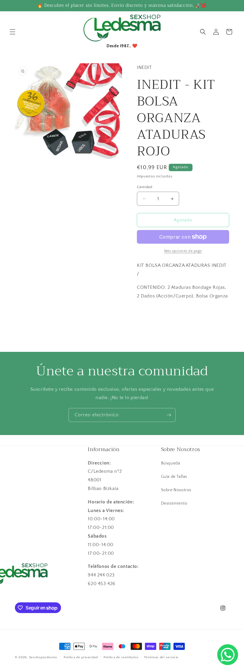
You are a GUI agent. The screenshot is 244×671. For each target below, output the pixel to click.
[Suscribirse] (168, 415)
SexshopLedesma (43, 657)
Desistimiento (174, 503)
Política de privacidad (81, 657)
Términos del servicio (161, 657)
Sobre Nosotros (176, 490)
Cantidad (144, 187)
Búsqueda (170, 463)
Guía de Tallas (174, 476)
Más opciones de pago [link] (183, 251)
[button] (12, 31)
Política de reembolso (121, 657)
